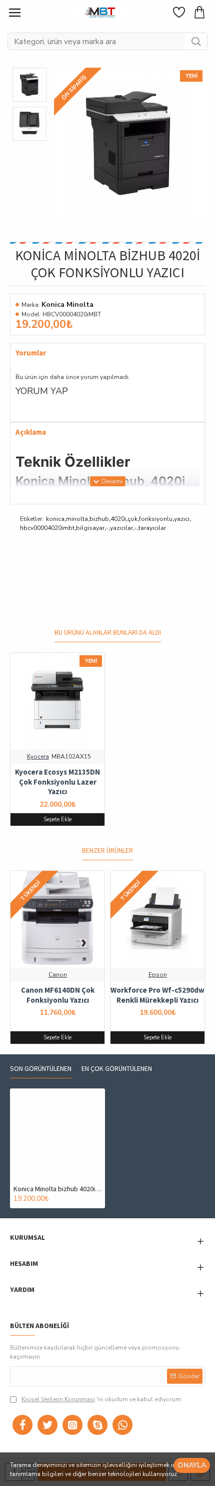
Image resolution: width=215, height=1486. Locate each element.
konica (55, 519)
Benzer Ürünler (107, 850)
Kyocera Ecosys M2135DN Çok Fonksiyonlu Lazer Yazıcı (57, 781)
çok (133, 519)
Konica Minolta (68, 304)
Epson (157, 975)
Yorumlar (31, 352)
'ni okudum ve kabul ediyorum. (102, 1399)
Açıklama (31, 432)
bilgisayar (90, 528)
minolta (77, 519)
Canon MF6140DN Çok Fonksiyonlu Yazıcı (57, 995)
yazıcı (182, 519)
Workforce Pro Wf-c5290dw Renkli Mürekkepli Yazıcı (157, 995)
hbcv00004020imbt (47, 528)
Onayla (192, 1465)
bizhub (99, 519)
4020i (118, 519)
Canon (57, 975)
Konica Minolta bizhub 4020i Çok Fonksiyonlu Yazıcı (58, 1188)
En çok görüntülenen (117, 1068)
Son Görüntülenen (41, 1068)
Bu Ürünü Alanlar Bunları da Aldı (107, 632)
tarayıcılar (152, 528)
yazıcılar (121, 528)
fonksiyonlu (155, 519)
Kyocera (38, 757)
